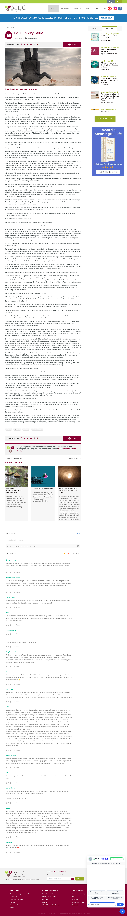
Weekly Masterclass (49, 897)
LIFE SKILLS (53, 8)
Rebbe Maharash (37, 429)
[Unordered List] (21, 546)
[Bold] (7, 546)
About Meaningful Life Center (20, 894)
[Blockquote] (24, 546)
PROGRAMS (65, 8)
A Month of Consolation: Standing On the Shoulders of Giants (109, 65)
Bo (8, 27)
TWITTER (24, 44)
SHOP (87, 8)
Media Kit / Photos (78, 902)
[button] (122, 911)
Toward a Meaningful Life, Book (83, 894)
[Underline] (13, 546)
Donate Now (106, 18)
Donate (12, 902)
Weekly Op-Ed (18, 38)
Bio (73, 897)
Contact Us (13, 897)
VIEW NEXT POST (74, 458)
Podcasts (75, 905)
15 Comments (32, 38)
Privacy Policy (73, 914)
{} (32, 546)
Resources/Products (50, 890)
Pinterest (34, 44)
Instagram (115, 8)
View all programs (105, 119)
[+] (35, 546)
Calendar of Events (16, 899)
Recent (94, 28)
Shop (12, 908)
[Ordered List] (19, 546)
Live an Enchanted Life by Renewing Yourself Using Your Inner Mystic (110, 80)
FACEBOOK (21, 44)
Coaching (75, 899)
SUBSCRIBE (96, 8)
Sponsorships (14, 905)
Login (111, 2)
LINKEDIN (27, 44)
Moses (9, 429)
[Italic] (10, 546)
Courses (45, 899)
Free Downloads (47, 894)
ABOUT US (77, 8)
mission (26, 429)
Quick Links (14, 890)
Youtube (110, 8)
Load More (105, 111)
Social (13, 27)
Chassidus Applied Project (51, 905)
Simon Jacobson (78, 890)
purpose (17, 429)
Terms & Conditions (84, 914)
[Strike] (16, 546)
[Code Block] (27, 546)
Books (44, 902)
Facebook (120, 8)
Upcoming (109, 28)
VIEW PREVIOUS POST (14, 458)
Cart (118, 2)
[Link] (30, 546)
